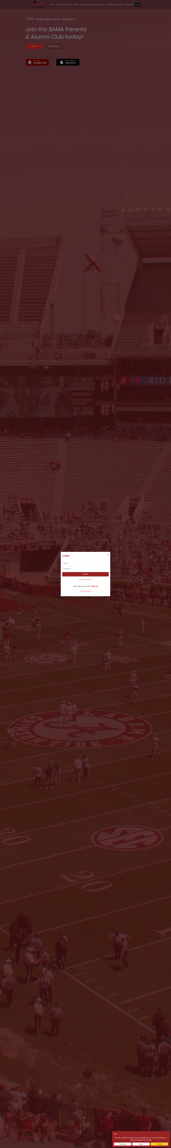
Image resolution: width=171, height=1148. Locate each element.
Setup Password (85, 591)
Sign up (94, 586)
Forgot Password (86, 579)
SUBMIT (85, 574)
